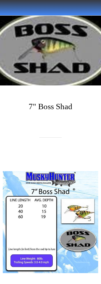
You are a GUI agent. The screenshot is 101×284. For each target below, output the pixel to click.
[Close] (7, 7)
